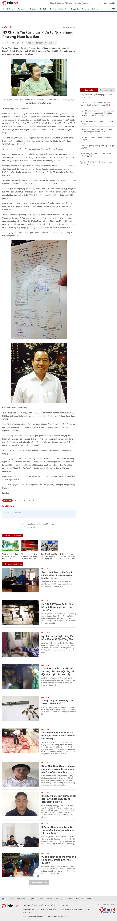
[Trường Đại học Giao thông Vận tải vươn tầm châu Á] (10, 545)
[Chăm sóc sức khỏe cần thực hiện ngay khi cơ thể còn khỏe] (68, 545)
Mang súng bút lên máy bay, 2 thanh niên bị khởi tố (58, 702)
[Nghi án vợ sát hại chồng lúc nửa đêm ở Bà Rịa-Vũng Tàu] (20, 644)
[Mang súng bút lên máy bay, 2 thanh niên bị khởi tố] (20, 708)
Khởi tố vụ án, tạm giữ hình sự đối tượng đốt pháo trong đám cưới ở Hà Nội (58, 798)
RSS (113, 9)
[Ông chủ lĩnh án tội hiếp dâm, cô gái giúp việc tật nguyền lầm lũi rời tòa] (20, 580)
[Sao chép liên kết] (17, 43)
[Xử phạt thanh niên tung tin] (20, 835)
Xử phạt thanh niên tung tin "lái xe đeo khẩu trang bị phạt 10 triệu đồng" (58, 829)
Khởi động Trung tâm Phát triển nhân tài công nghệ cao (49, 556)
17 (109, 105)
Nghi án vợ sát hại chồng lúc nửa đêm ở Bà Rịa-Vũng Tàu (57, 638)
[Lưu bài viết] (22, 43)
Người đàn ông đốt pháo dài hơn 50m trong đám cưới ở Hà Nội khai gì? (58, 735)
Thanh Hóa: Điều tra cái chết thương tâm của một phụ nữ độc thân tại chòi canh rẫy (57, 671)
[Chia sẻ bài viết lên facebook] (4, 43)
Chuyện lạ (75, 9)
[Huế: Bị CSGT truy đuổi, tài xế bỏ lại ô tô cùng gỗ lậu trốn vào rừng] (20, 612)
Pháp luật (7, 27)
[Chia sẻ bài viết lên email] (13, 43)
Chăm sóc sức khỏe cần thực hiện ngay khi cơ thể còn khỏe (67, 556)
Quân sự (85, 9)
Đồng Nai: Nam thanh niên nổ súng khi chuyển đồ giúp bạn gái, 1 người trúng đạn (58, 768)
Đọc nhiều (89, 90)
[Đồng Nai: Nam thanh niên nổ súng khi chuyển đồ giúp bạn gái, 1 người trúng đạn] (20, 774)
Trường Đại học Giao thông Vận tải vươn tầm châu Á (10, 556)
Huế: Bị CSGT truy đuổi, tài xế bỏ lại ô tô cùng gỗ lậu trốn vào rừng (57, 607)
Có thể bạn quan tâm (13, 536)
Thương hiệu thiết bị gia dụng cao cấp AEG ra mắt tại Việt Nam (29, 556)
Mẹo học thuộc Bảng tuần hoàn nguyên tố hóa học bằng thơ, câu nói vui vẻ (96, 130)
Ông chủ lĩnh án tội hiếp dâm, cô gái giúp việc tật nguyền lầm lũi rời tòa (58, 575)
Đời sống (10, 9)
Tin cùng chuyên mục (13, 564)
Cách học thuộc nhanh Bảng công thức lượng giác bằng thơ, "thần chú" (95, 104)
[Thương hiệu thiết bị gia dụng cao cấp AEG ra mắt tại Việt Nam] (29, 545)
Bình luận (7, 500)
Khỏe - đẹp (63, 9)
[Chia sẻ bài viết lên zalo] (8, 43)
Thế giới (33, 9)
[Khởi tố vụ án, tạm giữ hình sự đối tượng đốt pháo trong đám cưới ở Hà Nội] (20, 804)
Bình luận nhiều (106, 90)
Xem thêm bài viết (39, 882)
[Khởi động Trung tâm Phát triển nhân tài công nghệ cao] (49, 545)
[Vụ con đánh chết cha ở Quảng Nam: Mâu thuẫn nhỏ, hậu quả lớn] (20, 865)
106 (87, 140)
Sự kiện (95, 9)
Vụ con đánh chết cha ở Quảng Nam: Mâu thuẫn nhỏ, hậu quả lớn (58, 859)
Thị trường (22, 9)
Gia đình (43, 9)
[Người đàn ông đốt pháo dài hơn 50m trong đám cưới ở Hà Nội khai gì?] (20, 741)
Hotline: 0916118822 (74, 3)
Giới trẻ (53, 9)
